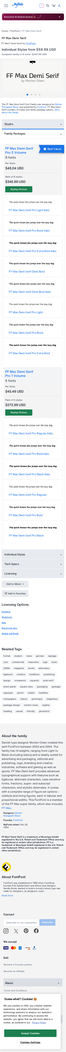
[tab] (27, 94)
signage (52, 656)
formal (6, 656)
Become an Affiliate (14, 971)
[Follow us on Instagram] (7, 930)
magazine (19, 668)
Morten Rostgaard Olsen (12, 814)
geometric (44, 711)
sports (20, 692)
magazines (52, 699)
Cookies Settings (30, 1042)
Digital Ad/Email (10, 633)
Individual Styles (14, 554)
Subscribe (47, 922)
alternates (44, 668)
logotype (8, 692)
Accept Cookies (30, 1033)
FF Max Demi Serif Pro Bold (26, 515)
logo (45, 662)
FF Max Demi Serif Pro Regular (28, 495)
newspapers (9, 699)
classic (23, 699)
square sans (26, 686)
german (40, 656)
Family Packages (14, 133)
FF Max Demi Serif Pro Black (26, 535)
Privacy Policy (39, 1022)
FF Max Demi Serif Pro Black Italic (29, 474)
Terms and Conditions (15, 990)
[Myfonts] (18, 7)
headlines (34, 674)
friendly (31, 711)
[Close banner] (59, 17)
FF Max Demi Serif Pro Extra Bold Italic (33, 251)
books (31, 668)
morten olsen (31, 705)
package (56, 686)
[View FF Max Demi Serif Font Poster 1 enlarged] (33, 76)
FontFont (15, 31)
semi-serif (48, 680)
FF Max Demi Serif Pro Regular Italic (31, 433)
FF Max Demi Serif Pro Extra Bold (29, 353)
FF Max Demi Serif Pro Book (26, 333)
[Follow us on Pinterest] (27, 930)
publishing (49, 674)
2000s (6, 668)
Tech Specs (11, 564)
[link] (54, 5)
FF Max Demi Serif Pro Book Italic (29, 231)
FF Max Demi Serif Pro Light (26, 312)
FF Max (6, 808)
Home (5, 31)
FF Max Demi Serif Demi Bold (27, 271)
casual (19, 711)
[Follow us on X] (17, 930)
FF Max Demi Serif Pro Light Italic (29, 210)
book (54, 662)
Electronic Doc (9, 628)
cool (5, 662)
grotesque (36, 699)
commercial (18, 662)
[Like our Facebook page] (37, 930)
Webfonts (7, 617)
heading (7, 711)
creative (21, 674)
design (6, 680)
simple (31, 692)
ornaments (20, 680)
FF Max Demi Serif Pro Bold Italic (29, 454)
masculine (33, 662)
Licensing (10, 573)
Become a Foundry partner (18, 964)
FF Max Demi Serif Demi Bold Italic (30, 292)
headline (43, 692)
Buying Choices (19, 189)
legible (46, 705)
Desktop (6, 611)
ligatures (8, 674)
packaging (42, 686)
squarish (34, 680)
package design (11, 705)
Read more (7, 895)
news (29, 656)
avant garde (9, 686)
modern (18, 656)
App (4, 622)
